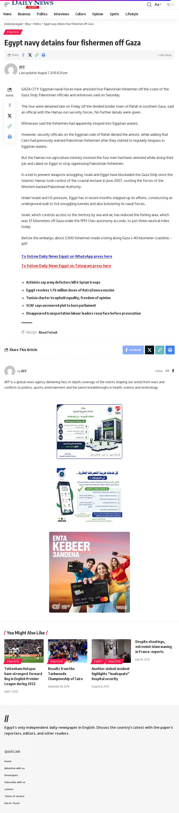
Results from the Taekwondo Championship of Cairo (65, 674)
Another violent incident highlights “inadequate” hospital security (111, 674)
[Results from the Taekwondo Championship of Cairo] (67, 651)
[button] (8, 4)
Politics (13, 32)
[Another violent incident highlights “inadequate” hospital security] (111, 651)
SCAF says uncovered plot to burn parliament (61, 305)
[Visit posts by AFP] (9, 371)
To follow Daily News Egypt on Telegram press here (66, 266)
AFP (22, 67)
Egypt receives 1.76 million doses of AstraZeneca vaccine (70, 290)
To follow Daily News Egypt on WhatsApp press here (66, 256)
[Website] (167, 371)
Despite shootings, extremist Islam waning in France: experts (153, 646)
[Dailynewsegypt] (32, 4)
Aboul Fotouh (48, 332)
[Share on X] (30, 55)
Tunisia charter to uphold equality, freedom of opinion (68, 298)
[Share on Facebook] (23, 55)
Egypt (98, 661)
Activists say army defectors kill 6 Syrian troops (63, 282)
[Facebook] (173, 371)
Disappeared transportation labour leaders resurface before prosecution (83, 313)
